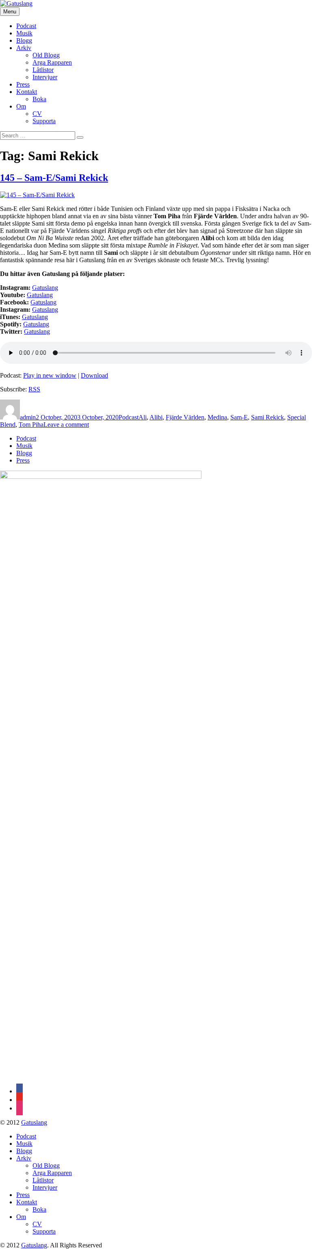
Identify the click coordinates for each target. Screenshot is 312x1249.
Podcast (26, 25)
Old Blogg (46, 55)
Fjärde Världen (185, 417)
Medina (217, 417)
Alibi (156, 417)
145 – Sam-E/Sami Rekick (54, 177)
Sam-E (239, 417)
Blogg (24, 40)
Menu (9, 12)
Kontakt (26, 91)
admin (28, 417)
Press (23, 84)
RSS (34, 389)
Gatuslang (40, 294)
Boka (39, 99)
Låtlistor (43, 69)
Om (21, 106)
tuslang (49, 287)
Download (94, 375)
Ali (143, 417)
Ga (36, 287)
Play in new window (49, 375)
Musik (24, 33)
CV (37, 113)
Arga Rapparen (52, 62)
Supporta (44, 120)
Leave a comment (66, 424)
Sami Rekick (267, 417)
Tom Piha (31, 424)
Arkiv (23, 47)
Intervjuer (44, 77)
